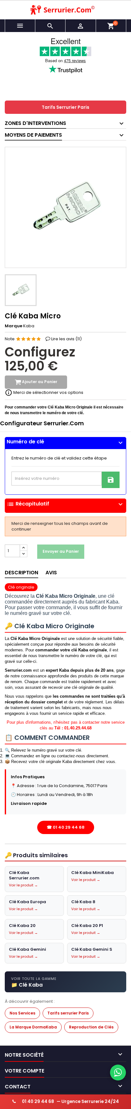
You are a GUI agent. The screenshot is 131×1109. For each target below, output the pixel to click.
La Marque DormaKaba (33, 1027)
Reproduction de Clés (91, 1027)
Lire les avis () (66, 339)
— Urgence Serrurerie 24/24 (70, 1102)
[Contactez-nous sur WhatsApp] (118, 1072)
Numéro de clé (65, 442)
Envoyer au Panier (61, 551)
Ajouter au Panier (39, 382)
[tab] (65, 443)
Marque (13, 326)
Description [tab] (21, 572)
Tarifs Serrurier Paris (65, 107)
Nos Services (22, 1013)
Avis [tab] (51, 572)
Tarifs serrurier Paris (68, 1013)
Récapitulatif (65, 504)
